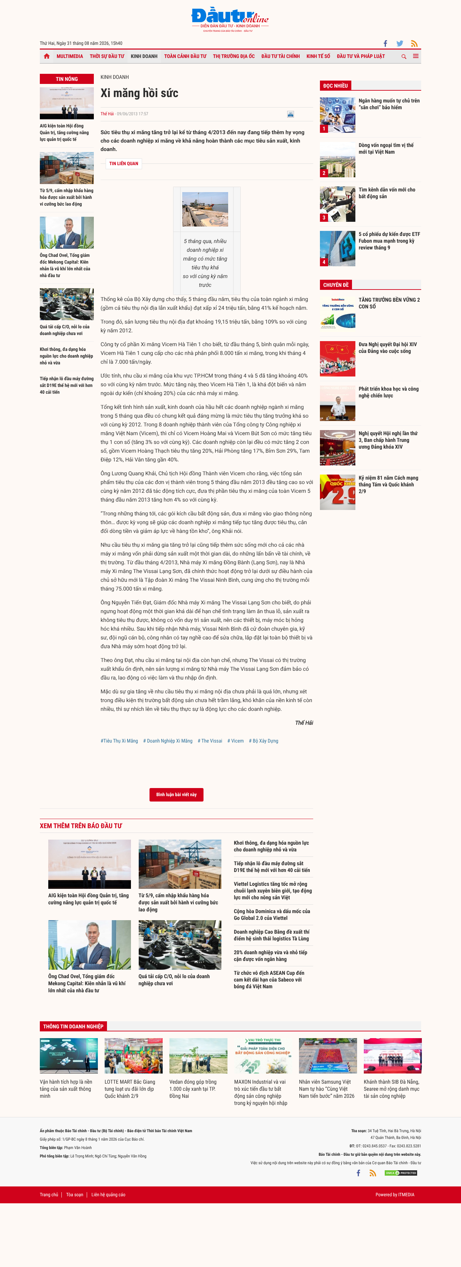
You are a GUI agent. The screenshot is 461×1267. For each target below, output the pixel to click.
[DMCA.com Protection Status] (401, 1173)
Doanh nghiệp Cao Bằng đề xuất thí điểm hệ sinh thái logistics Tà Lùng (271, 935)
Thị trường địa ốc (234, 56)
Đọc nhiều (335, 86)
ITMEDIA (406, 1195)
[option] (68, 1069)
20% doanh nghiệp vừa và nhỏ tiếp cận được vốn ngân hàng (270, 955)
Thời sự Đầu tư (107, 56)
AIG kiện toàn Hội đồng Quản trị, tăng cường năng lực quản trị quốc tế (64, 132)
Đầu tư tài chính (281, 56)
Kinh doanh (144, 56)
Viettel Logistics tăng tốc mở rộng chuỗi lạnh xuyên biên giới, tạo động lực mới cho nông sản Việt (273, 891)
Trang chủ (49, 1195)
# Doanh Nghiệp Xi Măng (167, 741)
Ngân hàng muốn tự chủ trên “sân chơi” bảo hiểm (389, 104)
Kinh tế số (318, 56)
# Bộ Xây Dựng (263, 741)
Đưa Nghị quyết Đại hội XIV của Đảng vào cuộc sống (388, 347)
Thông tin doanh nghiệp (73, 1026)
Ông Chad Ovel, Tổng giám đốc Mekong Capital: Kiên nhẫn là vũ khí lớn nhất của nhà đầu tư (87, 983)
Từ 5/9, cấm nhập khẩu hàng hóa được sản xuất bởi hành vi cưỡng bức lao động (66, 197)
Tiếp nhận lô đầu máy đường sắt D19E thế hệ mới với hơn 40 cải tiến (67, 385)
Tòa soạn (74, 1195)
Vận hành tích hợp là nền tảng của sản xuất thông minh (66, 1089)
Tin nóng (67, 79)
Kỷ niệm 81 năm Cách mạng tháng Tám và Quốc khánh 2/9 (388, 484)
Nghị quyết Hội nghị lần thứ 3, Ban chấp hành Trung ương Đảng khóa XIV (388, 440)
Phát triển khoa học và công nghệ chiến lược (389, 392)
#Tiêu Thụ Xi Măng (119, 741)
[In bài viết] (290, 114)
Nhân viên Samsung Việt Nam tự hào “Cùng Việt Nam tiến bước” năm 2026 (326, 1089)
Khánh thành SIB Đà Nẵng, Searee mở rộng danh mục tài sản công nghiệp (391, 1089)
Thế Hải (107, 114)
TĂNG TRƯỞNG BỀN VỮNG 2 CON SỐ (389, 303)
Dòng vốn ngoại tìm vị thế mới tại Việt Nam (386, 148)
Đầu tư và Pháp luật (361, 56)
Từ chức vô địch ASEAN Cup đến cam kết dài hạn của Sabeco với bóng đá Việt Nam (269, 980)
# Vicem (235, 741)
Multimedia (70, 56)
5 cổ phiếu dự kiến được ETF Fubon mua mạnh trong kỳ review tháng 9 (389, 240)
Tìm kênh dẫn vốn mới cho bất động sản (387, 193)
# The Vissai (209, 741)
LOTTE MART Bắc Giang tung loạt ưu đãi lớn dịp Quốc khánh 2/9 (130, 1089)
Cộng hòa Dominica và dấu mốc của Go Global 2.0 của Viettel (272, 914)
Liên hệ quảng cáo (108, 1195)
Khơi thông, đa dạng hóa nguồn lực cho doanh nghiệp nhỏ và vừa (66, 356)
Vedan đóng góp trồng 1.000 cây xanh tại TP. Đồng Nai (193, 1089)
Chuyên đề (336, 285)
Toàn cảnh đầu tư (185, 56)
